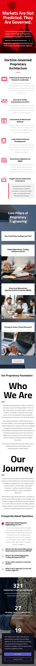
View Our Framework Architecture (16, 40)
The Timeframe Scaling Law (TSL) (18, 236)
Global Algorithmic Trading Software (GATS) (18, 250)
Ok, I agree (17, 654)
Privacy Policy (18, 659)
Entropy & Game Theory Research (18, 327)
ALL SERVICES (18, 361)
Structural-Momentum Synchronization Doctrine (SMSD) (18, 289)
